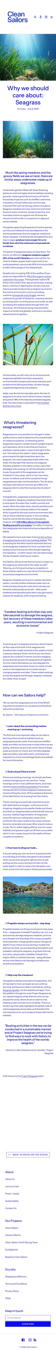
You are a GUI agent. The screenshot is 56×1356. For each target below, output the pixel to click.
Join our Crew (12, 1186)
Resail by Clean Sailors (16, 1257)
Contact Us (10, 1208)
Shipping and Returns (15, 1276)
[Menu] (51, 17)
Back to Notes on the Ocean (30, 1154)
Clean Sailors (11, 1228)
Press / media (12, 1193)
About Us (9, 1179)
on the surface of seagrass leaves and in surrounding (27, 538)
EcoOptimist (11, 1249)
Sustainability (12, 1201)
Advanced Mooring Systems (25, 786)
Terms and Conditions (16, 1283)
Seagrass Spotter (11, 990)
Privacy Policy (12, 1291)
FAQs (8, 1298)
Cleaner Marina (13, 1235)
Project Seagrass (29, 1076)
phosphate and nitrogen (24, 295)
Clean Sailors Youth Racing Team (21, 1242)
